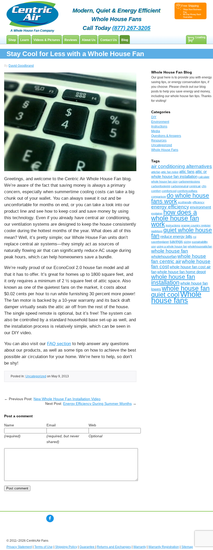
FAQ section (59, 343)
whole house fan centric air (178, 258)
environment (200, 207)
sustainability (200, 241)
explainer (157, 213)
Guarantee (87, 547)
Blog (124, 40)
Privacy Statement (19, 547)
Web (92, 425)
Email (51, 425)
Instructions (159, 126)
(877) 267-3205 (131, 28)
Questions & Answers (166, 136)
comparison (158, 196)
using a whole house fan (172, 246)
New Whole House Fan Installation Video (67, 399)
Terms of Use (43, 547)
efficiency (198, 202)
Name (9, 425)
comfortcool (169, 190)
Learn (24, 40)
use (153, 246)
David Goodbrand (21, 66)
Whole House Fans (164, 150)
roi (194, 236)
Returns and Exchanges (114, 547)
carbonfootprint (160, 186)
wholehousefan (164, 256)
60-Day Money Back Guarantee (192, 15)
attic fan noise (169, 171)
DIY (153, 117)
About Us (89, 40)
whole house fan (169, 251)
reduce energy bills (176, 236)
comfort (156, 190)
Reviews (70, 40)
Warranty (139, 547)
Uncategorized (35, 376)
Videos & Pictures (47, 40)
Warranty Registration (163, 547)
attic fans (187, 171)
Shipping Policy (66, 547)
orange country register (196, 225)
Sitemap (187, 547)
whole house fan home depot (181, 272)
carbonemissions (189, 181)
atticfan (155, 171)
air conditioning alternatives (181, 166)
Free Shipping (190, 5)
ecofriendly (185, 202)
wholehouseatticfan (200, 246)
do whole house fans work (180, 198)
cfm (204, 186)
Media (155, 131)
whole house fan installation (173, 279)
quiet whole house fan (181, 233)
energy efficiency (170, 207)
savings (176, 241)
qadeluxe (157, 231)
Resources (159, 140)
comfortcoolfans (187, 190)
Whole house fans (176, 297)
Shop (12, 40)
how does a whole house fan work (175, 218)
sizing (187, 241)
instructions (173, 225)
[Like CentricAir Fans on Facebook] (50, 518)
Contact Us (108, 40)
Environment (160, 122)
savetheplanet (160, 241)
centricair (195, 186)
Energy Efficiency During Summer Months (97, 403)
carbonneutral (179, 186)
